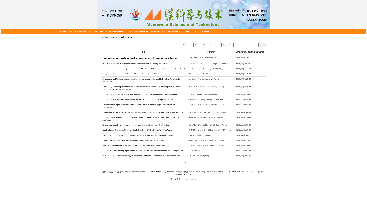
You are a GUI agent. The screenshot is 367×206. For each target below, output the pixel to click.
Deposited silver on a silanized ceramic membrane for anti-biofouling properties (134, 64)
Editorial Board (115, 32)
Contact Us (191, 32)
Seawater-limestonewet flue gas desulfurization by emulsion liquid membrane (133, 145)
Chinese (205, 32)
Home (63, 32)
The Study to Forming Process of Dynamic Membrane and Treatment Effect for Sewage (137, 135)
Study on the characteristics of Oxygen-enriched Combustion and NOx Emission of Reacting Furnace (142, 155)
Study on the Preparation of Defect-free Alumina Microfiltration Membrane (132, 74)
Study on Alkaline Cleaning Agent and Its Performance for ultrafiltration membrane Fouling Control (143, 150)
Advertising (175, 32)
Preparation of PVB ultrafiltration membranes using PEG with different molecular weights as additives (143, 112)
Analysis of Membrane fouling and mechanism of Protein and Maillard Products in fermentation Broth (143, 69)
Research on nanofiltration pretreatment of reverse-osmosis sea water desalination (135, 125)
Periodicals (158, 32)
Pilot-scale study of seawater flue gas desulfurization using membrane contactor (134, 140)
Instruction (96, 32)
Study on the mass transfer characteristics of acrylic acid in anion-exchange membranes (137, 99)
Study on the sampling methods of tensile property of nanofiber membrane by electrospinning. (140, 94)
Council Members (138, 32)
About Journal (77, 32)
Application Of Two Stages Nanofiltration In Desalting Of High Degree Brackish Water (137, 130)
